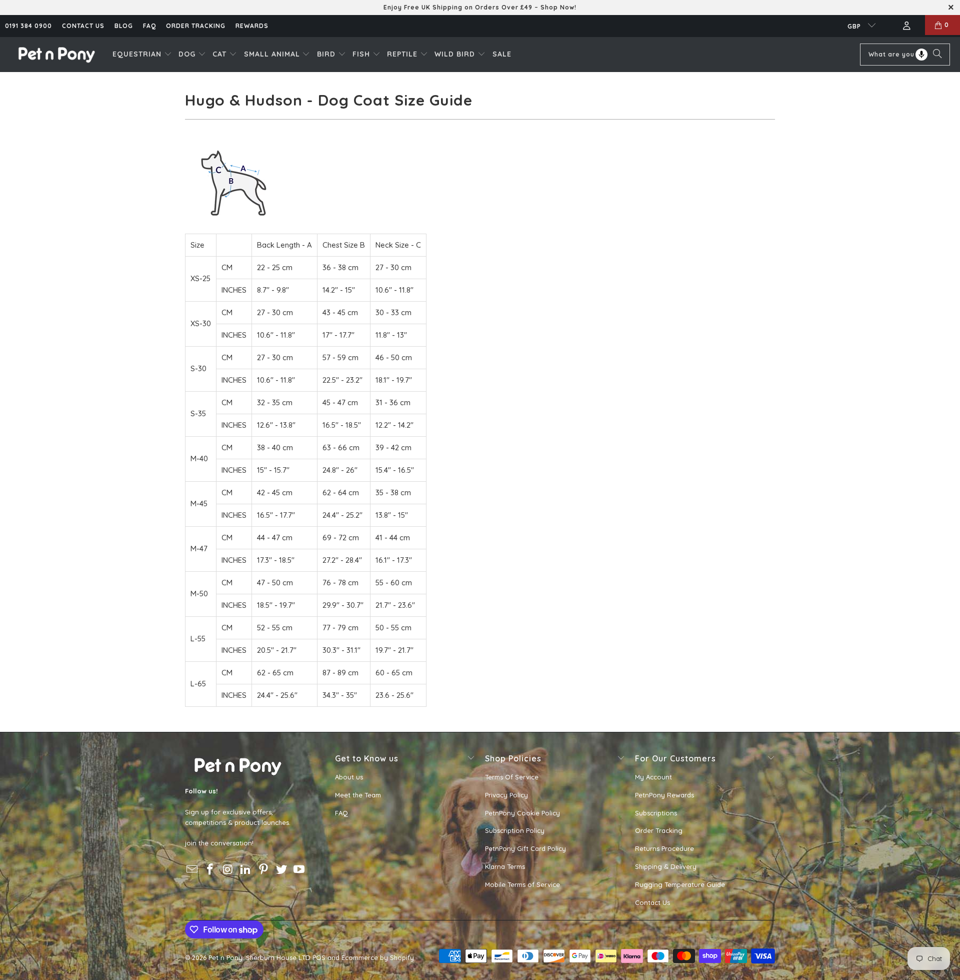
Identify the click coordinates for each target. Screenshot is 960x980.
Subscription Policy (514, 830)
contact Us (83, 26)
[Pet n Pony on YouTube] (299, 869)
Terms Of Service (511, 777)
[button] (142, 54)
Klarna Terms (505, 866)
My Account (653, 777)
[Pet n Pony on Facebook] (210, 869)
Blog (123, 26)
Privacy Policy (506, 795)
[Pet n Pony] (56, 54)
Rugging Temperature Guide (680, 884)
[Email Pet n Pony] (192, 869)
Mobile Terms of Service (522, 884)
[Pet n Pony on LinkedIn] (246, 869)
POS (319, 957)
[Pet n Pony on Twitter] (281, 869)
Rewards (252, 26)
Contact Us (652, 902)
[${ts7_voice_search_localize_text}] (922, 55)
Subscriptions (656, 813)
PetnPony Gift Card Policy (525, 848)
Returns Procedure (664, 848)
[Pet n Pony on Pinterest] (264, 869)
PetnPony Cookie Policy (522, 813)
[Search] (937, 55)
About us (349, 777)
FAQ (149, 26)
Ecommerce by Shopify (378, 957)
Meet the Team (358, 795)
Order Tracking (196, 26)
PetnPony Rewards (664, 795)
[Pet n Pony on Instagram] (228, 869)
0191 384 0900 (28, 26)
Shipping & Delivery (665, 866)
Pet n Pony (225, 957)
